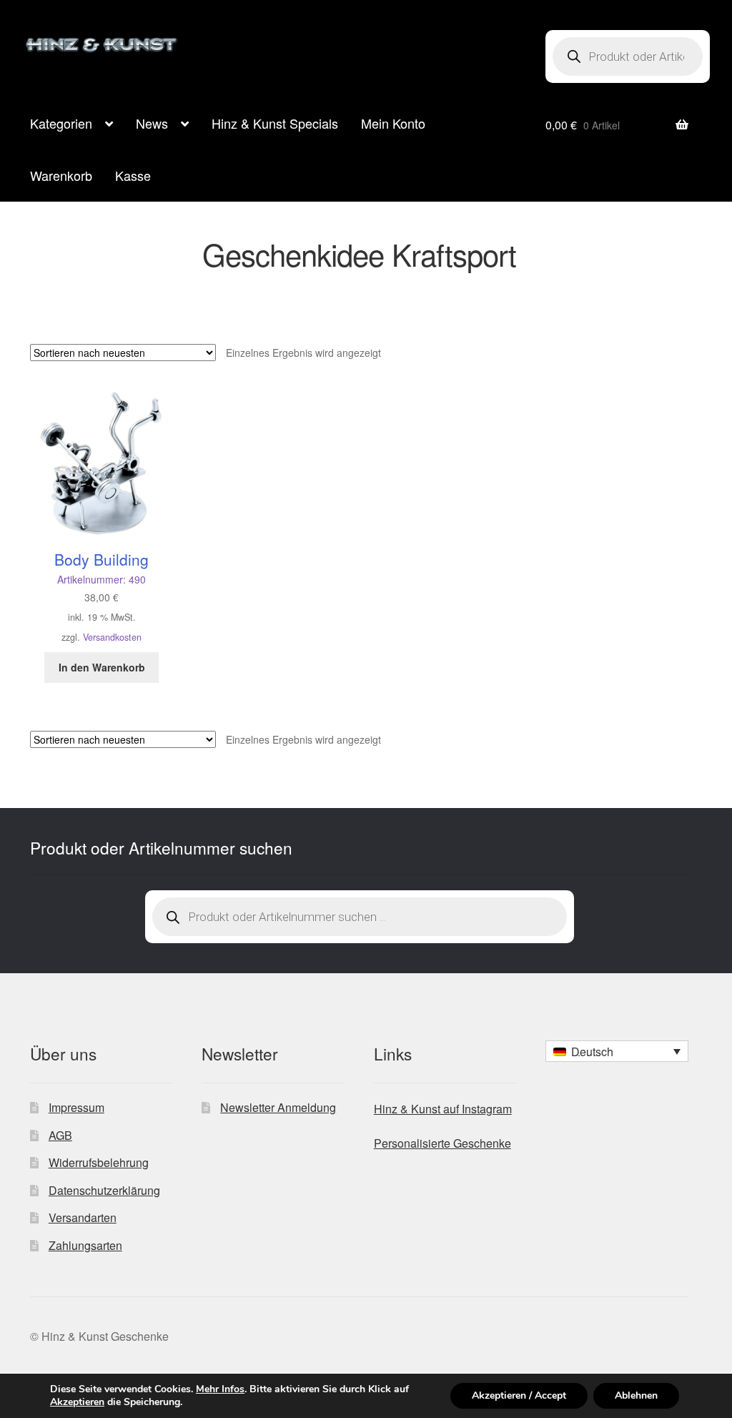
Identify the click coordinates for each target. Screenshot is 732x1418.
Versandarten (83, 1217)
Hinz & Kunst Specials (275, 123)
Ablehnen (636, 1395)
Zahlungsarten (85, 1245)
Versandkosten (112, 637)
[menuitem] (616, 1051)
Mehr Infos (220, 1389)
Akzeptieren (77, 1402)
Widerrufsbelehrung (99, 1162)
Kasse (133, 175)
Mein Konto (393, 123)
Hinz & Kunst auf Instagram (443, 1109)
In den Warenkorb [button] (102, 667)
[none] (616, 1051)
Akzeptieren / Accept (519, 1395)
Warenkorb (61, 175)
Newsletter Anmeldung (278, 1107)
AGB (60, 1135)
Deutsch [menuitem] (592, 1051)
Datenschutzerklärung (104, 1190)
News (152, 123)
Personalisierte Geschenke (442, 1143)
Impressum (76, 1107)
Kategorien (61, 123)
